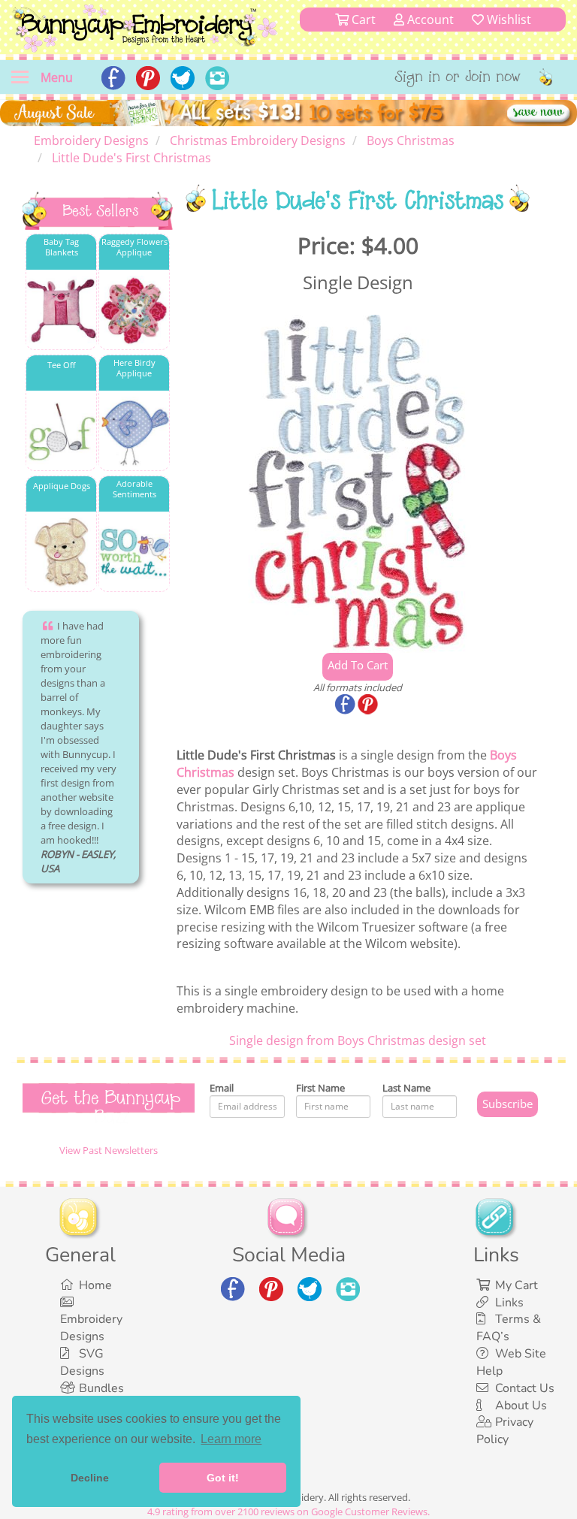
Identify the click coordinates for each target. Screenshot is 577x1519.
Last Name (406, 1088)
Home (95, 1285)
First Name (320, 1088)
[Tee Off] (61, 432)
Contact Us (524, 1388)
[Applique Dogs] (61, 552)
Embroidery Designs (91, 1328)
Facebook (346, 705)
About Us (521, 1405)
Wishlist (507, 19)
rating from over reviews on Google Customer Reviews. (288, 1511)
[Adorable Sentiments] (134, 552)
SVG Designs (82, 1362)
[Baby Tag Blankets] (61, 311)
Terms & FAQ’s (508, 1328)
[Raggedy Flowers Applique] (134, 311)
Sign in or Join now (458, 78)
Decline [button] (90, 1478)
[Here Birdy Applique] (134, 432)
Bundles (101, 1388)
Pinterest (369, 705)
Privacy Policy (504, 1431)
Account (429, 19)
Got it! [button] (223, 1478)
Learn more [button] (231, 1439)
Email (222, 1088)
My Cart (516, 1285)
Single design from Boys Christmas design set (357, 1040)
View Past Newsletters (108, 1150)
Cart (362, 19)
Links (509, 1302)
